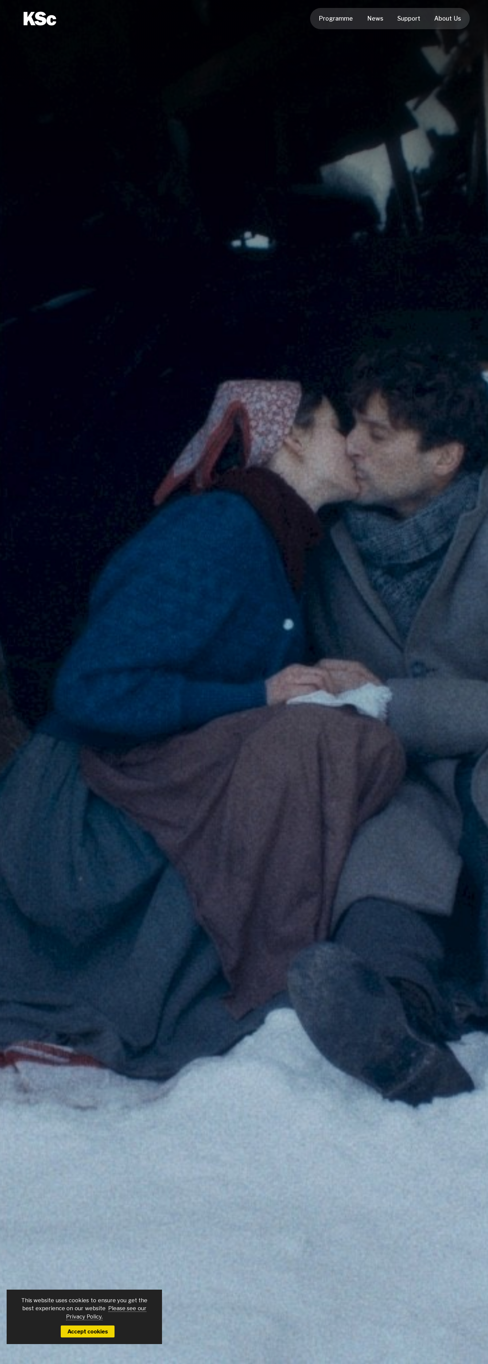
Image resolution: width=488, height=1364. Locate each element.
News (375, 18)
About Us (447, 18)
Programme (336, 18)
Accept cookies (87, 1331)
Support (408, 18)
